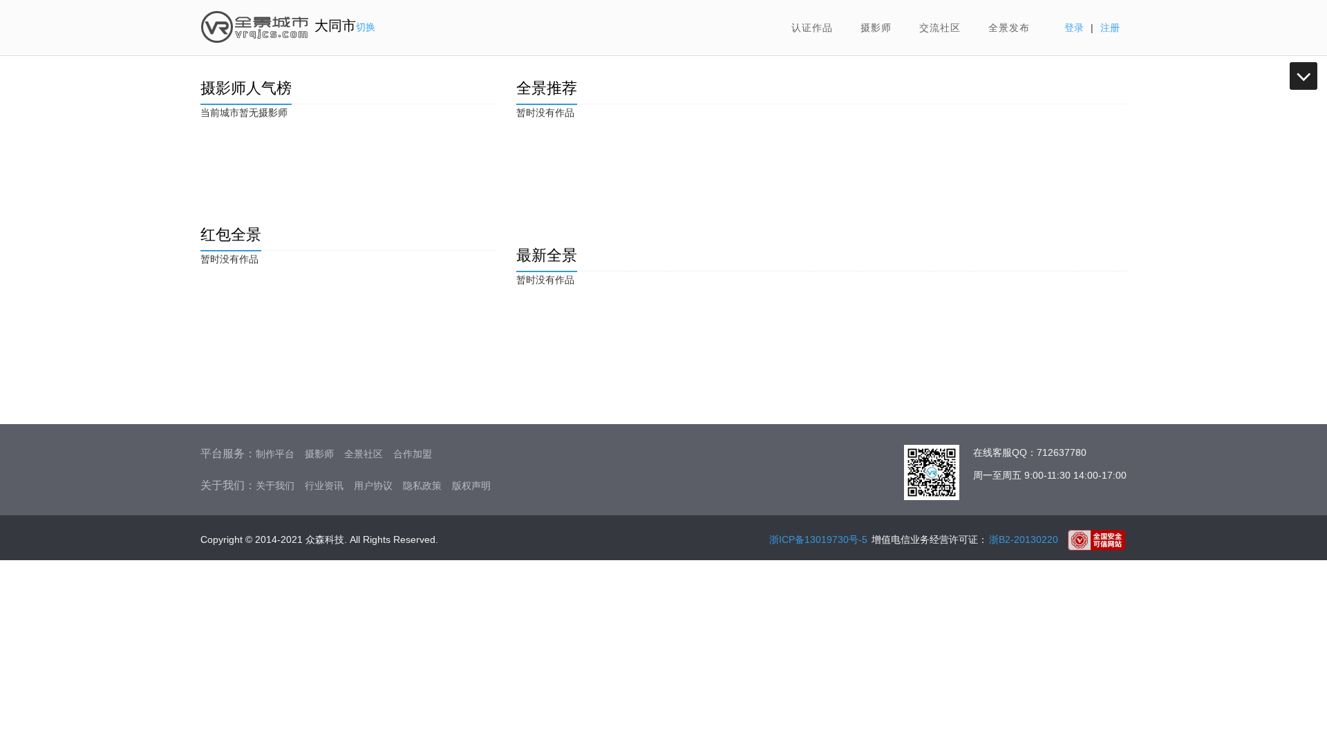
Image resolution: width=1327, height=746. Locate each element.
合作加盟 (412, 453)
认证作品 (812, 27)
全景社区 (363, 453)
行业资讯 (324, 485)
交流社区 (940, 27)
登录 (1074, 27)
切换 (365, 26)
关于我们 (275, 485)
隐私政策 (422, 485)
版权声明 (471, 485)
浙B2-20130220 (1023, 539)
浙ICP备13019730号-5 (818, 539)
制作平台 (275, 453)
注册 (1110, 27)
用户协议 (373, 485)
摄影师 (876, 27)
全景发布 (1009, 27)
